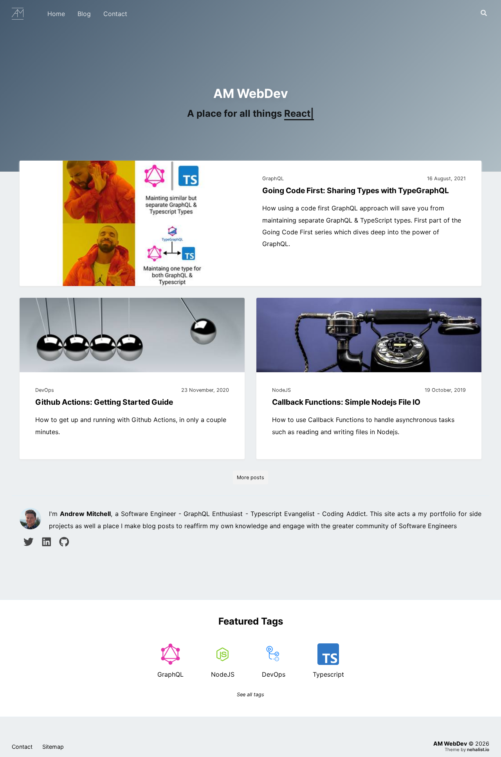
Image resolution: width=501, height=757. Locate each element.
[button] (483, 13)
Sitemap (53, 746)
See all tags (250, 694)
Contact (115, 14)
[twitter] (28, 543)
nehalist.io (478, 749)
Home (56, 14)
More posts (250, 477)
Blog (84, 14)
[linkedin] (46, 543)
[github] (64, 543)
